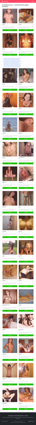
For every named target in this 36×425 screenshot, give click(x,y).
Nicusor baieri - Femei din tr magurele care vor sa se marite (12, 58)
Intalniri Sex (21, 421)
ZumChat (5, 1)
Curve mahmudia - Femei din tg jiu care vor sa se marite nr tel (13, 61)
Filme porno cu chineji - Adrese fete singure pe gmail (11, 59)
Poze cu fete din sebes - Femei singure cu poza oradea (12, 60)
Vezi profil (9, 30)
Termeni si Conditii (16, 421)
